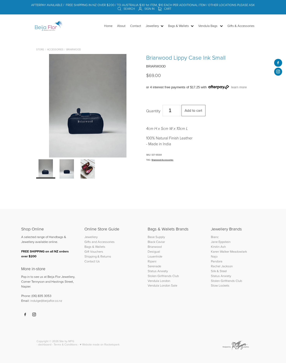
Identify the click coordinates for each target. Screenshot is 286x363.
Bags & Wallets (94, 246)
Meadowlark (238, 251)
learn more (239, 87)
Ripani (152, 261)
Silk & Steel (219, 271)
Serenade (154, 266)
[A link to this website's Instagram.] (278, 71)
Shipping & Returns (97, 256)
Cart (167, 8)
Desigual (154, 251)
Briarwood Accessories (162, 160)
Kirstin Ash (218, 246)
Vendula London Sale (162, 285)
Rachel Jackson (222, 266)
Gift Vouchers (93, 251)
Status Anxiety (158, 271)
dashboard (44, 344)
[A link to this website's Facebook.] (278, 63)
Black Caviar (156, 241)
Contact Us (92, 261)
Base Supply (156, 237)
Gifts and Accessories (99, 241)
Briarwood (73, 49)
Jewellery (91, 237)
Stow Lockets (220, 285)
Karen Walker (220, 251)
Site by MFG (66, 341)
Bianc (215, 237)
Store (40, 49)
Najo (214, 256)
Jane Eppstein (221, 241)
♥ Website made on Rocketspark (99, 344)
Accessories (55, 49)
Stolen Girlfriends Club (163, 276)
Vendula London (159, 280)
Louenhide (155, 256)
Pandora (216, 261)
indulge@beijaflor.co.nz (46, 300)
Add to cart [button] (193, 110)
